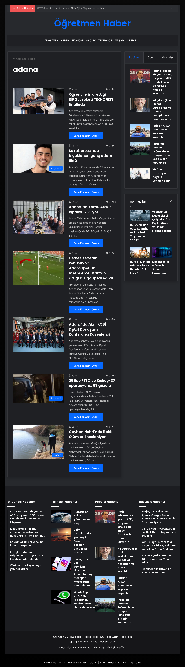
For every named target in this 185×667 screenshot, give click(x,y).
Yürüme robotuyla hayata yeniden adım (162, 175)
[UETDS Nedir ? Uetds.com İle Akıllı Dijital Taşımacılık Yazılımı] (140, 215)
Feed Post (126, 636)
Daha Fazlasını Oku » (86, 135)
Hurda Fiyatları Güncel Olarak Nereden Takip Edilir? (140, 267)
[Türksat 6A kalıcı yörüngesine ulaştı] (61, 516)
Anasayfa (51, 40)
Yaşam (119, 40)
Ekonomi (78, 40)
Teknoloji (105, 40)
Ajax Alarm (94, 647)
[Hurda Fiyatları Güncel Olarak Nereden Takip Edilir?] (140, 252)
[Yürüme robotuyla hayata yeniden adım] (140, 173)
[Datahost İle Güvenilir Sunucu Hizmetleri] (162, 252)
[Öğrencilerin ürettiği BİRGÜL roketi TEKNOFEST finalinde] (38, 101)
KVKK (103, 662)
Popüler (134, 57)
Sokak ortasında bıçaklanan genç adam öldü (90, 155)
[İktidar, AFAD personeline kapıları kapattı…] (140, 130)
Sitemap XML (60, 636)
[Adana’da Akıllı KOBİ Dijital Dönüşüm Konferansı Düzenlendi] (38, 334)
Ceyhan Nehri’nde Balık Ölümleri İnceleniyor (90, 434)
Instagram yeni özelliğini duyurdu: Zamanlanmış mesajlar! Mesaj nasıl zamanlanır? (83, 572)
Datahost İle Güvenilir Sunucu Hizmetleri (160, 267)
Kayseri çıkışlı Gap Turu (113, 647)
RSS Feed (75, 636)
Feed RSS (98, 636)
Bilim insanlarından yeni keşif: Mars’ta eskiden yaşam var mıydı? (83, 541)
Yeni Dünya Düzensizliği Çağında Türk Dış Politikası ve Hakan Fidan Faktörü (161, 221)
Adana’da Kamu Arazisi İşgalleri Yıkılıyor (90, 209)
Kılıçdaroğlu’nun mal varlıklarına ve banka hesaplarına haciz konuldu (128, 560)
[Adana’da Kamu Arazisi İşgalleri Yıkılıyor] (38, 217)
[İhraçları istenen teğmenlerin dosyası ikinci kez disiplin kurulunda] (140, 148)
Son (150, 57)
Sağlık (91, 40)
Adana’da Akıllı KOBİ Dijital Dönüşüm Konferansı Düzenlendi (89, 329)
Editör (74, 89)
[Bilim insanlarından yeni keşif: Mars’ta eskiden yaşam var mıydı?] (61, 534)
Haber (65, 40)
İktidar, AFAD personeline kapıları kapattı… (161, 131)
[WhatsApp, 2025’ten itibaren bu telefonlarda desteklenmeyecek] (61, 597)
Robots (87, 636)
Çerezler (93, 662)
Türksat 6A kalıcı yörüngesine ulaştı (82, 517)
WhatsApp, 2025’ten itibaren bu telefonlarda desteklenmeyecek (86, 599)
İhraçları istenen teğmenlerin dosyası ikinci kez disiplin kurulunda (162, 153)
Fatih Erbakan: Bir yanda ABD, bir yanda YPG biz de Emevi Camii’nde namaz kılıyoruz (162, 82)
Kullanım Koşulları (117, 662)
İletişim (132, 40)
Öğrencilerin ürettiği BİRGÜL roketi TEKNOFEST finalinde (91, 99)
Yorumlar (167, 57)
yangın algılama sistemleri (73, 647)
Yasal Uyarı (135, 662)
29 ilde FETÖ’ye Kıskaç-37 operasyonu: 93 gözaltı (92, 383)
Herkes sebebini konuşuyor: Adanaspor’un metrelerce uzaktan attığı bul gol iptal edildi (91, 268)
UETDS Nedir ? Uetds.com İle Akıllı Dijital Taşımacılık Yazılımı (139, 232)
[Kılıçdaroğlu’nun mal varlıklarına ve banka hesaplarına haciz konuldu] (140, 105)
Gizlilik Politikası (77, 662)
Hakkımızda (50, 662)
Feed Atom (112, 636)
